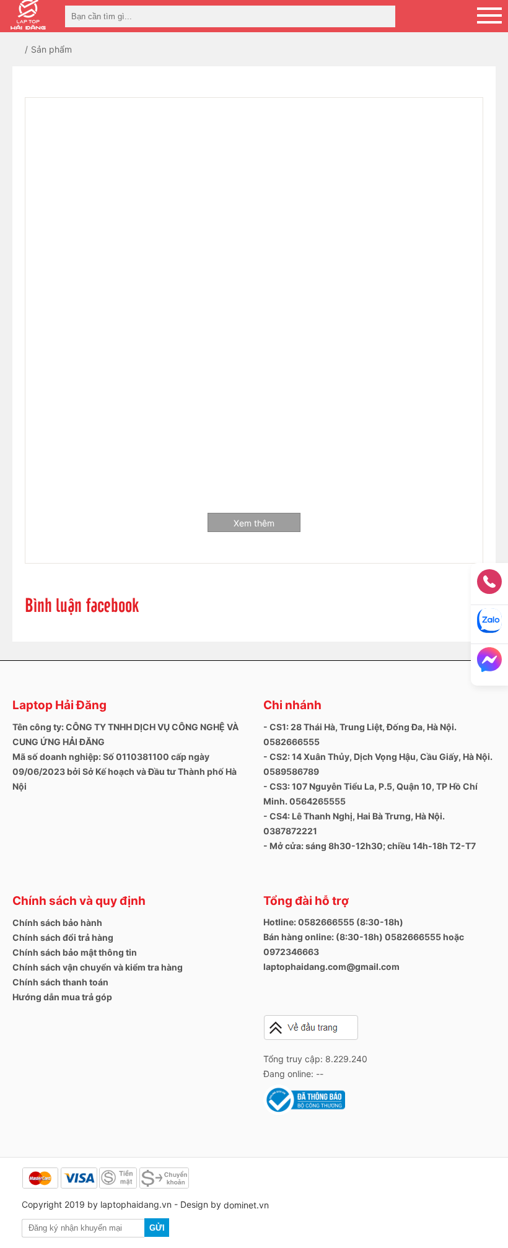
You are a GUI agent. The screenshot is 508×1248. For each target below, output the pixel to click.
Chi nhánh (292, 705)
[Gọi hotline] (489, 585)
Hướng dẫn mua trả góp (62, 997)
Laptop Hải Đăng (59, 705)
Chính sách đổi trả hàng (62, 937)
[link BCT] (304, 1112)
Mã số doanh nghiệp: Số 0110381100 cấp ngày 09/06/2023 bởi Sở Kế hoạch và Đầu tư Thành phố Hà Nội (124, 771)
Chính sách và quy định (79, 901)
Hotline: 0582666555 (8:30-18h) (333, 922)
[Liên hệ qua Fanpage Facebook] (489, 663)
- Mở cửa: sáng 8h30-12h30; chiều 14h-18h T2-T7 (369, 845)
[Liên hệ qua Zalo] (489, 624)
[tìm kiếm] (382, 16)
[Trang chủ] (26, 49)
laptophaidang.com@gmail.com (331, 966)
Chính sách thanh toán (60, 982)
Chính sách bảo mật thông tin (74, 952)
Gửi (157, 1228)
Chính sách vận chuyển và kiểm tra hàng (97, 967)
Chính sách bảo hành (57, 922)
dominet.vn (246, 1205)
